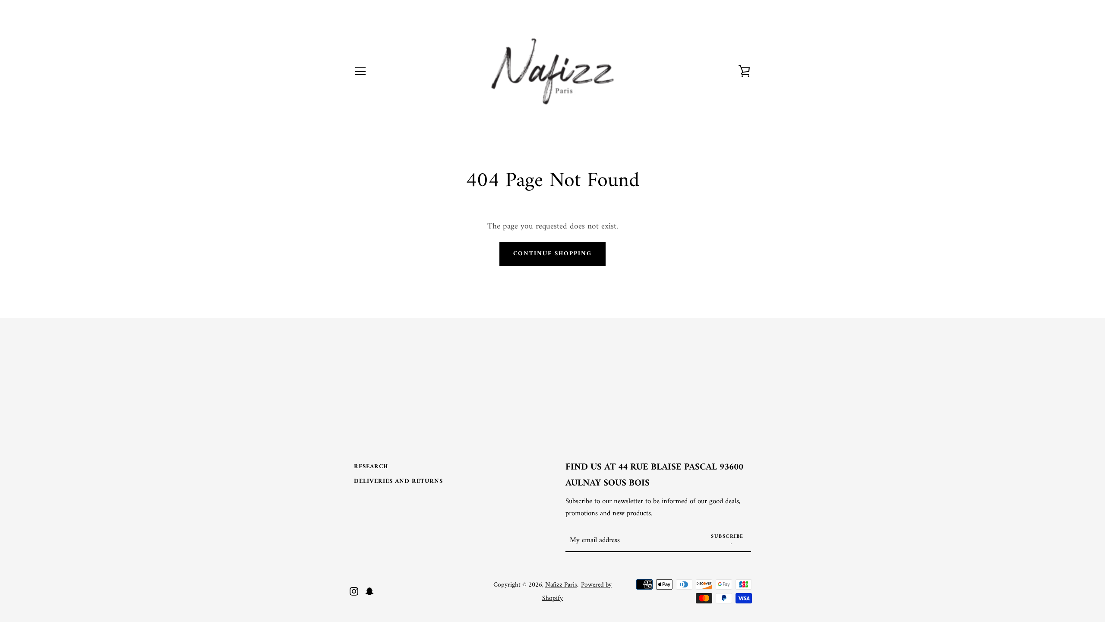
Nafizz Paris (561, 585)
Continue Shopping (552, 253)
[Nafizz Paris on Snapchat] (369, 591)
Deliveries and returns (398, 481)
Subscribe (727, 536)
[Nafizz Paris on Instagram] (354, 591)
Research (371, 466)
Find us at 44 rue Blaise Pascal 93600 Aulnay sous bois (654, 476)
